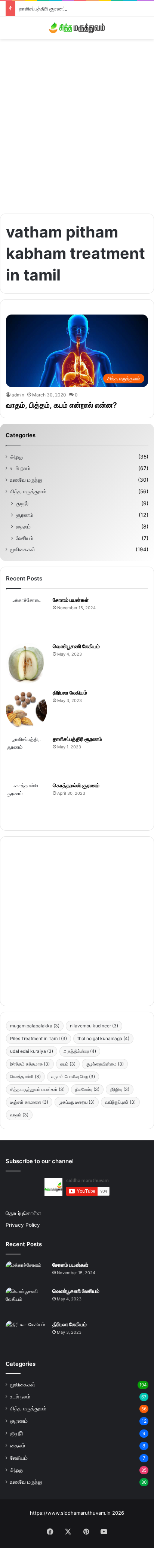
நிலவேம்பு (87, 1089)
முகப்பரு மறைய (77, 1102)
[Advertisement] (77, 123)
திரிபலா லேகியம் (70, 692)
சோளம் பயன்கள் (71, 600)
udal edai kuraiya (31, 1051)
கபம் (68, 1064)
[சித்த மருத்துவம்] (77, 28)
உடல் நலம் (20, 468)
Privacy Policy (23, 1225)
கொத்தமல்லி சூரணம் (76, 785)
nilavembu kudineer (94, 1026)
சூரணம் (24, 515)
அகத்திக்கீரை (80, 1051)
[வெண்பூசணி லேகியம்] (26, 663)
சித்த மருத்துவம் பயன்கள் (37, 1089)
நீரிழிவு (119, 1089)
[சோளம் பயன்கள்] (26, 616)
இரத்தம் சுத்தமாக (30, 1064)
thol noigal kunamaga (103, 1038)
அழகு (16, 457)
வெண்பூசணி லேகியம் (76, 646)
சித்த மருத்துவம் (28, 491)
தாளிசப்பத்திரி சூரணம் (42, 9)
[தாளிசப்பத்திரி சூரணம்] (26, 755)
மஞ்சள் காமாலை (29, 1102)
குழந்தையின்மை (105, 1064)
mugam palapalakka (34, 1026)
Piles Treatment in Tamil (38, 1038)
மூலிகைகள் (22, 549)
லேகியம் (24, 538)
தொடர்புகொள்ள (23, 1213)
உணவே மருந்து (26, 480)
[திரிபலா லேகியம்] (26, 709)
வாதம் (19, 1115)
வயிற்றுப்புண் (120, 1102)
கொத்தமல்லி (25, 1076)
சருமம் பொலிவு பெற (73, 1076)
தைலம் (23, 526)
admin (18, 395)
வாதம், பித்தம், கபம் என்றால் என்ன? (61, 405)
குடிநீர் (22, 503)
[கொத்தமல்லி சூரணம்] (26, 802)
